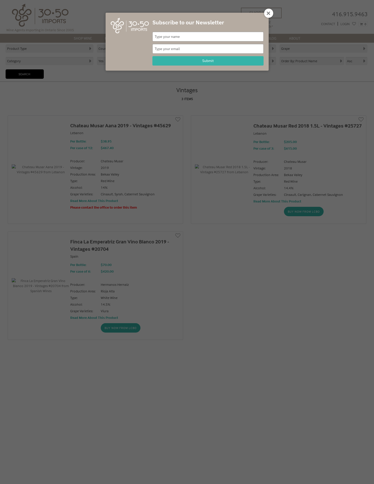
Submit (208, 60)
